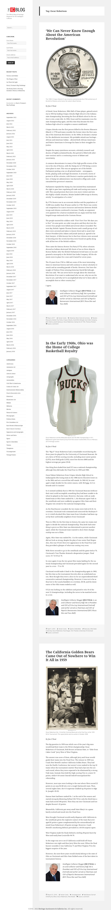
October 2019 (11, 205)
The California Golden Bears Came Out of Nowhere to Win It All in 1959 (70, 656)
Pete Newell (71, 897)
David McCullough (78, 320)
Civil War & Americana (14, 383)
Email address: (11, 55)
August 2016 (10, 329)
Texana (9, 445)
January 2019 (11, 234)
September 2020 (11, 173)
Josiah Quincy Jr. (58, 322)
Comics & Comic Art (13, 387)
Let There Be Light (12, 82)
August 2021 (10, 137)
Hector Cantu (62, 318)
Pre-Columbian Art (12, 422)
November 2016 (11, 319)
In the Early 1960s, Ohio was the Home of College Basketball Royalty (69, 347)
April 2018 (10, 264)
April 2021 (10, 150)
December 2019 (11, 199)
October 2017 (11, 283)
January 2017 (11, 312)
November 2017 (11, 280)
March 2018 (10, 267)
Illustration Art (11, 400)
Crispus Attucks (68, 320)
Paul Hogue (66, 631)
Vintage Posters (11, 455)
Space (8, 438)
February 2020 (11, 192)
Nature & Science (12, 412)
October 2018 (11, 244)
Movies (9, 409)
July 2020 (9, 176)
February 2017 (11, 309)
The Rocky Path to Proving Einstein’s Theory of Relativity (16, 90)
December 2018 (11, 238)
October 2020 (11, 169)
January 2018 (11, 273)
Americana (10, 364)
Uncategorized (11, 452)
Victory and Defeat (12, 76)
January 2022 (11, 134)
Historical (10, 396)
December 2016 (11, 316)
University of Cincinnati (86, 631)
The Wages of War (12, 79)
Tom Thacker (74, 631)
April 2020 (10, 186)
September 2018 (11, 247)
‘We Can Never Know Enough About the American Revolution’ (70, 34)
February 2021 (11, 156)
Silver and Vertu (12, 435)
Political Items (11, 419)
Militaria (9, 406)
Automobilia (10, 380)
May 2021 (10, 147)
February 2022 (11, 130)
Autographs (10, 377)
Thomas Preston (91, 322)
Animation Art (11, 367)
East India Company (91, 320)
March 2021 (10, 153)
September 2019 (11, 208)
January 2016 (11, 351)
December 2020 (11, 163)
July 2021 (9, 140)
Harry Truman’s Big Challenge (16, 85)
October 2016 (11, 322)
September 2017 (11, 286)
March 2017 (10, 306)
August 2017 (10, 290)
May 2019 (10, 221)
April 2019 (10, 225)
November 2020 (11, 166)
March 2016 (10, 345)
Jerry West (53, 897)
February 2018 (11, 270)
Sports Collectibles (12, 442)
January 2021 (11, 160)
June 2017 (10, 296)
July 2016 (9, 332)
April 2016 (10, 342)
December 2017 (11, 277)
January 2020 (11, 195)
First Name (10, 40)
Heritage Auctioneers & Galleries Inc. (52, 909)
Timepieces (10, 448)
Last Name (10, 48)
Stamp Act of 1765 (79, 322)
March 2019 (10, 228)
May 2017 (10, 299)
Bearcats (87, 629)
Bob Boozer (87, 895)
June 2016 (10, 335)
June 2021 (10, 143)
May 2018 (10, 260)
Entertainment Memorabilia (15, 390)
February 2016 (11, 348)
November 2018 (11, 241)
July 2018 (9, 254)
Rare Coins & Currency (14, 429)
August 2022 (10, 121)
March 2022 (10, 127)
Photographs (10, 416)
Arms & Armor (11, 374)
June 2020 (10, 179)
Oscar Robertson (69, 322)
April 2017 (10, 303)
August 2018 (10, 251)
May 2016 (10, 338)
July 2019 (9, 215)
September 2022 (11, 117)
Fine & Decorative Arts (13, 393)
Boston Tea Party (57, 320)
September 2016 (11, 325)
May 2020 (10, 182)
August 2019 (10, 212)
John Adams (49, 322)
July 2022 (9, 124)
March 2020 (10, 189)
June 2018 (10, 257)
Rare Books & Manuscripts (15, 425)
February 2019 (11, 231)
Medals (9, 403)
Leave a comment (53, 324)
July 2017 (9, 293)
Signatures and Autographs (15, 432)
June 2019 (10, 218)
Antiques (9, 370)
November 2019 (11, 202)
